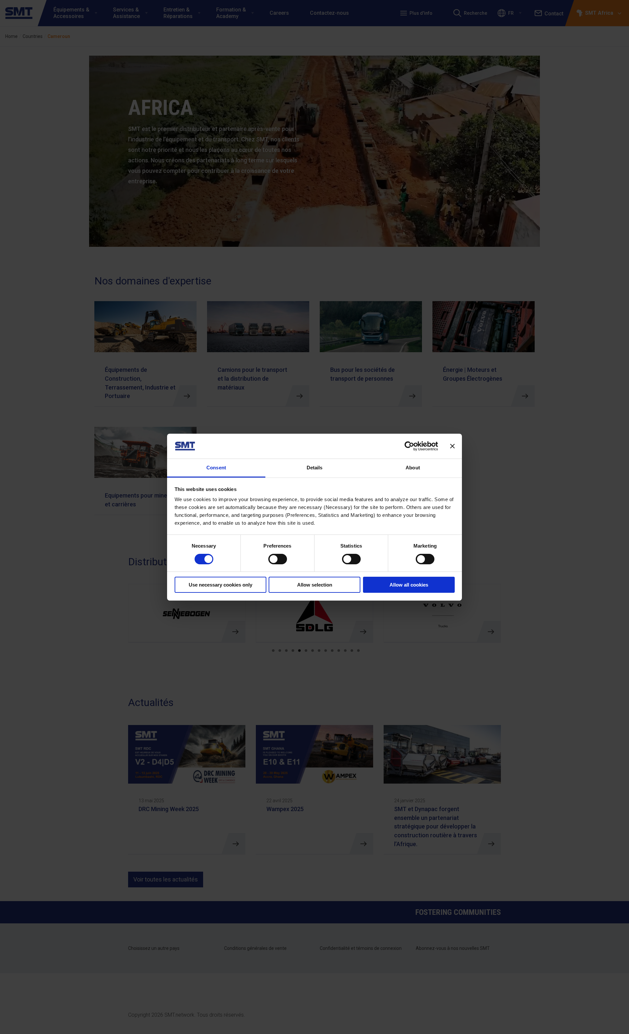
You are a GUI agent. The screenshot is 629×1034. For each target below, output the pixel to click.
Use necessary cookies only (220, 585)
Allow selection (314, 585)
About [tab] (413, 467)
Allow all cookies (409, 585)
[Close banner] (452, 446)
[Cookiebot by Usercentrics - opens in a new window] (409, 446)
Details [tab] (315, 467)
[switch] (277, 559)
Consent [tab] (216, 467)
